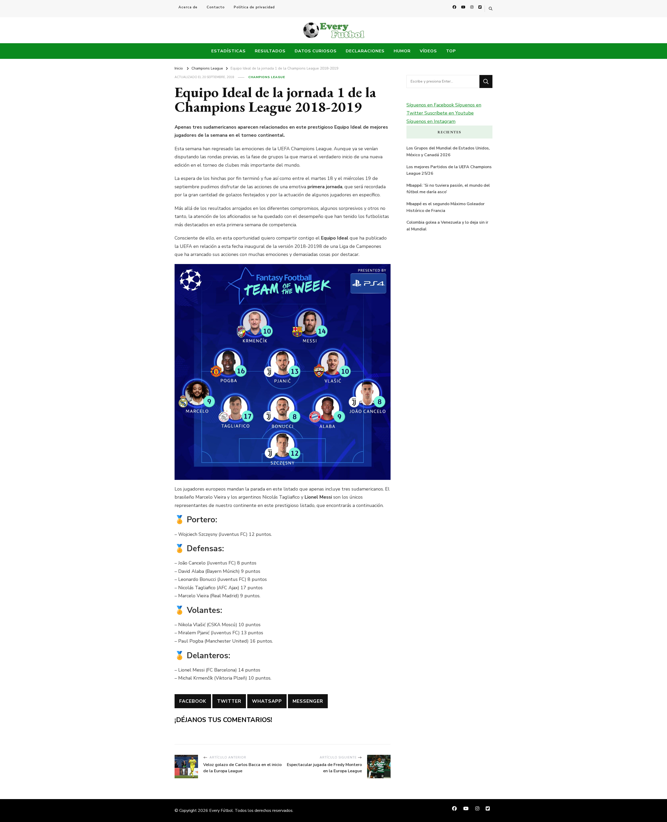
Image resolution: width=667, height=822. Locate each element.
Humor (402, 51)
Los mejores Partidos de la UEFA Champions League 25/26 (449, 170)
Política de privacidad (254, 7)
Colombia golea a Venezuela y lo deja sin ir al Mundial (447, 225)
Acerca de (187, 7)
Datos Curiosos (316, 51)
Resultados (270, 51)
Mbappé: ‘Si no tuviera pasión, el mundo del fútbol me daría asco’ (448, 189)
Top (451, 51)
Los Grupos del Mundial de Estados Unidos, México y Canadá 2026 (448, 151)
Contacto (216, 7)
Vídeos (428, 51)
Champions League (266, 77)
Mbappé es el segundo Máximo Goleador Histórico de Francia (445, 207)
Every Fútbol (221, 810)
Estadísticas (228, 51)
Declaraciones (365, 51)
